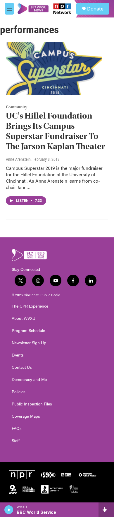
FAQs (17, 428)
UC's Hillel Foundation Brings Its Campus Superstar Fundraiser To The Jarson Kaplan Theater (55, 131)
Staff (16, 440)
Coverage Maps (26, 416)
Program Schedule (28, 330)
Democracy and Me (29, 379)
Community (16, 107)
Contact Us (22, 367)
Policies (18, 391)
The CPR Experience (30, 306)
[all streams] (106, 509)
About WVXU (23, 318)
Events (18, 355)
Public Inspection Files (32, 404)
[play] (9, 510)
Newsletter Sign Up (29, 342)
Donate (95, 8)
